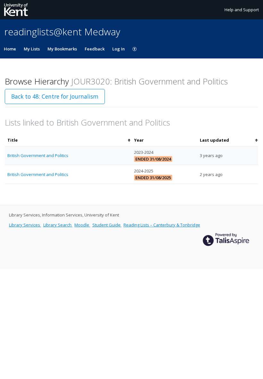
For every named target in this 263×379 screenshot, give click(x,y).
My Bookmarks (62, 49)
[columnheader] (68, 140)
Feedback (95, 49)
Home (10, 49)
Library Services (25, 225)
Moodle (82, 225)
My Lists (32, 49)
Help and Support (242, 10)
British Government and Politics (37, 155)
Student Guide (107, 225)
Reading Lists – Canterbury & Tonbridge (161, 225)
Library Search (57, 225)
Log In (118, 49)
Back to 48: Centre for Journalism (54, 96)
